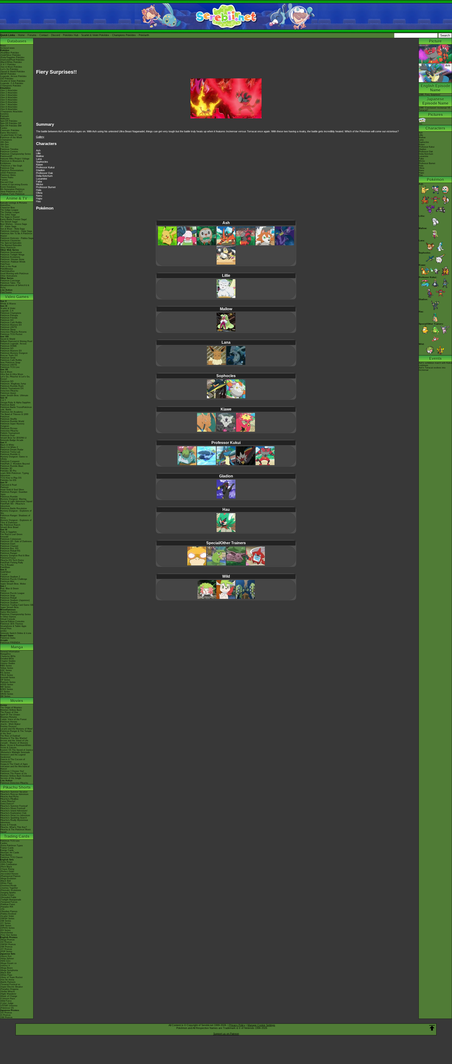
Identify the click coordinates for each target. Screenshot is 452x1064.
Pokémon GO (6, 320)
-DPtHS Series (7, 928)
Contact (43, 35)
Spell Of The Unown (10, 714)
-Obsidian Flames (8, 911)
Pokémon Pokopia (9, 315)
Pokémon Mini (7, 581)
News (3, 45)
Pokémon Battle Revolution (13, 508)
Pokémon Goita (7, 638)
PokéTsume (6, 292)
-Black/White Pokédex (11, 62)
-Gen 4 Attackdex (8, 97)
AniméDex (5, 205)
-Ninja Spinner (7, 958)
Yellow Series (6, 668)
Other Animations (8, 276)
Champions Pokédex (124, 35)
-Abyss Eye (6, 956)
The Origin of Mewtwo (11, 707)
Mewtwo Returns (8, 717)
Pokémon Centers (9, 151)
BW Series (5, 687)
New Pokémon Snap (10, 362)
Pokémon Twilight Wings (12, 255)
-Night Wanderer (8, 994)
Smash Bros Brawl (9, 527)
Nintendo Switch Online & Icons (15, 633)
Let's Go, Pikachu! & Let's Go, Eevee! (15, 377)
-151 (2, 909)
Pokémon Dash (7, 544)
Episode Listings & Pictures (13, 203)
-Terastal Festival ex (10, 984)
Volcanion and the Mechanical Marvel (14, 767)
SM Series (5, 696)
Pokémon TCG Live (10, 367)
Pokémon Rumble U (10, 454)
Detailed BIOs (7, 658)
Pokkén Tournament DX (12, 388)
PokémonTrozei (8, 558)
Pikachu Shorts (17, 787)
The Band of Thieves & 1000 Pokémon (14, 415)
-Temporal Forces (8, 902)
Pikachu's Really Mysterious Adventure (14, 821)
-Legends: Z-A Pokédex (11, 83)
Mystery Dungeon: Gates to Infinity (14, 457)
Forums (32, 35)
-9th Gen (4, 142)
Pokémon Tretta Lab (10, 452)
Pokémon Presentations (12, 170)
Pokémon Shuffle (8, 419)
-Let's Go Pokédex (9, 69)
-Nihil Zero (5, 961)
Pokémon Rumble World (12, 421)
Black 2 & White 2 (9, 447)
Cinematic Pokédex (9, 130)
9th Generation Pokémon (12, 189)
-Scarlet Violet (7, 916)
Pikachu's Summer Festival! (14, 806)
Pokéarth (144, 35)
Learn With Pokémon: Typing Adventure (14, 474)
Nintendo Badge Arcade (11, 440)
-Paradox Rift (6, 907)
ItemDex (4, 114)
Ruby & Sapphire (8, 532)
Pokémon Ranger (8, 553)
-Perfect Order (7, 871)
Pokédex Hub (70, 35)
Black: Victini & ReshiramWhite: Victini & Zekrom (16, 746)
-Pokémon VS (7, 1008)
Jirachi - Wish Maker (10, 724)
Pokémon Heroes (8, 722)
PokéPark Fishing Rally (11, 562)
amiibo (3, 631)
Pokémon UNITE (8, 327)
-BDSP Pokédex (8, 74)
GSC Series (6, 670)
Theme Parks (6, 177)
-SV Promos (6, 942)
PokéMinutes (6, 269)
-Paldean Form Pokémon (12, 194)
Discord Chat (6, 182)
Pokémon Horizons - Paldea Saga (16, 238)
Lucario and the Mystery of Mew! (16, 729)
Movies (16, 701)
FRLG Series (6, 675)
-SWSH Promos (8, 944)
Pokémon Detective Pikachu (14, 783)
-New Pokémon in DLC (11, 191)
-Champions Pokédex (10, 86)
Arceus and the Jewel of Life (14, 740)
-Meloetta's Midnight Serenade (15, 752)
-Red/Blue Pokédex (9, 53)
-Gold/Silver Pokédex (10, 55)
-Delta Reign (6, 862)
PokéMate (5, 567)
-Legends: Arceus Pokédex (13, 76)
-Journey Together (9, 888)
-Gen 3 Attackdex (8, 95)
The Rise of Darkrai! (10, 736)
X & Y (3, 400)
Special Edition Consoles (12, 621)
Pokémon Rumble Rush (12, 386)
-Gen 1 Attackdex (8, 90)
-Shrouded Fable (8, 897)
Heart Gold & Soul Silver (12, 489)
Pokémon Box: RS (9, 548)
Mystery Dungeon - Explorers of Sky (16, 512)
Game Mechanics (8, 133)
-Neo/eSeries (6, 932)
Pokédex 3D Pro (8, 471)
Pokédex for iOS (8, 480)
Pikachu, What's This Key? (13, 827)
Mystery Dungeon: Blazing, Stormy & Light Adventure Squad (16, 500)
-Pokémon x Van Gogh (11, 166)
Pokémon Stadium (9, 602)
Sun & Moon (6, 372)
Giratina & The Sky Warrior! (13, 738)
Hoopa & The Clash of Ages (14, 764)
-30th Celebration (8, 864)
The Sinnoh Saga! (9, 222)
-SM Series (5, 921)
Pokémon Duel (7, 435)
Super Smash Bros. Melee (13, 584)
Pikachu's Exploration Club (13, 813)
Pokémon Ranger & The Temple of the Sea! (16, 732)
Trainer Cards (7, 848)
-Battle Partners (8, 982)
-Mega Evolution (8, 878)
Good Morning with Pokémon (14, 273)
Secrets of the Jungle (10, 778)
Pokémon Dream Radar (11, 449)
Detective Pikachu (9, 391)
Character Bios (7, 207)
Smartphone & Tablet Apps (13, 626)
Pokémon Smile (8, 358)
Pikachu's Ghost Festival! (12, 808)
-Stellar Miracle (7, 991)
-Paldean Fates (7, 904)
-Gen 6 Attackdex (8, 102)
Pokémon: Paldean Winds (12, 262)
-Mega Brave (6, 968)
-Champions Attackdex (11, 111)
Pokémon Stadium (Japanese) (15, 600)
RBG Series (6, 666)
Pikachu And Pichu (9, 796)
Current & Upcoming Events (14, 184)
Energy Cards (7, 850)
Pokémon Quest (8, 393)
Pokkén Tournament (10, 433)
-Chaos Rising (7, 869)
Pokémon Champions (10, 313)
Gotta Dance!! (7, 803)
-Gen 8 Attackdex (8, 107)
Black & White (7, 445)
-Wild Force (6, 1001)
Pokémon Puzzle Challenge (13, 579)
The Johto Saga (8, 215)
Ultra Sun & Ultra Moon (11, 374)
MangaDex (5, 654)
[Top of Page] (432, 1028)
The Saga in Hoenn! (10, 217)
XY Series (5, 691)
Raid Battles (6, 855)
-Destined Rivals (8, 885)
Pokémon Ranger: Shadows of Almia (15, 516)
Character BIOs (8, 656)
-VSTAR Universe (8, 1005)
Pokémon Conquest (10, 461)
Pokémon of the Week (11, 137)
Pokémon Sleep (8, 329)
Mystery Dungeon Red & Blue (14, 555)
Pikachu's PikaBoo (9, 799)
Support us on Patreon (226, 1033)
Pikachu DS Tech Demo (12, 560)
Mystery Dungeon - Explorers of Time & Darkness (16, 521)
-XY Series (5, 923)
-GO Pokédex (6, 78)
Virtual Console (7, 619)
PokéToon (5, 264)
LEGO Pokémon (8, 173)
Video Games (17, 297)
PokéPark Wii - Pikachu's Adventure (12, 505)
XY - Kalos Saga (8, 226)
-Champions (6, 140)
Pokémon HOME (8, 346)
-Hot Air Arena (7, 980)
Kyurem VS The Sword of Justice (16, 750)
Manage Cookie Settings (261, 1025)
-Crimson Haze (7, 998)
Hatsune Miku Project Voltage (14, 158)
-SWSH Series (7, 918)
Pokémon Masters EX (11, 325)
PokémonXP (6, 156)
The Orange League (10, 212)
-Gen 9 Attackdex (8, 109)
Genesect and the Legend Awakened (12, 756)
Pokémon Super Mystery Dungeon (12, 425)
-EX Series (5, 930)
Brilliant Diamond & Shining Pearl (16, 341)
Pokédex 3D (6, 468)
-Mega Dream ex (8, 963)
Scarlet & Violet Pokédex (95, 35)
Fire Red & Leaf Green (11, 534)
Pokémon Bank (7, 405)
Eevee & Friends (8, 825)
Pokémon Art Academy (11, 412)
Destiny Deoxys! (8, 726)
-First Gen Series (8, 935)
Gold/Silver (5, 572)
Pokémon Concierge (10, 280)
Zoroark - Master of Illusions (14, 743)
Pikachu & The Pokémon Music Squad (15, 830)
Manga (17, 647)
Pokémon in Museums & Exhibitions (12, 162)
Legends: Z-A (6, 311)
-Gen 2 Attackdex (8, 93)
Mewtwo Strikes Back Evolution (15, 776)
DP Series (5, 680)
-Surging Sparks (8, 892)
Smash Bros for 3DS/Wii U (13, 438)
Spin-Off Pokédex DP (10, 123)
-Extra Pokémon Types (11, 845)
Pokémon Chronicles (10, 240)
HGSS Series (6, 684)
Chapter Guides (8, 661)
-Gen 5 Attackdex (8, 100)
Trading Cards (16, 836)
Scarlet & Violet (7, 308)
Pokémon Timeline (9, 149)
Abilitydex (5, 118)
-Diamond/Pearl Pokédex (12, 60)
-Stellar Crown (7, 895)
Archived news (7, 48)
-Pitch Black (6, 867)
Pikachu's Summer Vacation (14, 792)
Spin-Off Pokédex (8, 121)
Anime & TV (16, 198)
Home (21, 35)
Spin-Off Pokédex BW (11, 126)
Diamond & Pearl (8, 485)
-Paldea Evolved (8, 914)
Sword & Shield (7, 339)
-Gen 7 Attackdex (8, 104)
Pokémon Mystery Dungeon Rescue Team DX (14, 354)
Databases (16, 41)
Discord (55, 35)
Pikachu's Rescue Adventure (14, 794)
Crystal (3, 574)
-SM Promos (6, 947)
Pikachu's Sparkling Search (13, 818)
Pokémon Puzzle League (12, 593)
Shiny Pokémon (8, 247)
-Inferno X (5, 965)
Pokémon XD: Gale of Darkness (16, 541)
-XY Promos (6, 949)
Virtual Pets (6, 628)
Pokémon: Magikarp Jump (13, 384)
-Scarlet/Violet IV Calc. (11, 135)
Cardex (3, 128)
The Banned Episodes (11, 245)
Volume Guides (7, 663)
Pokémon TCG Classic (11, 857)
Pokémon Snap (7, 595)
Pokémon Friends (8, 318)
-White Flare (6, 883)
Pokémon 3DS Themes (11, 624)
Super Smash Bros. (9, 607)
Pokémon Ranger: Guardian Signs (13, 493)
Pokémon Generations (11, 252)
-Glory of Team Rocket (11, 977)
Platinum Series (8, 682)
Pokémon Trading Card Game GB (16, 605)
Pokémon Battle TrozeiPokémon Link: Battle (16, 408)
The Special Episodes (10, 243)
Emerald (4, 537)
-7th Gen (4, 147)
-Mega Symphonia (9, 970)
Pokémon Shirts (8, 175)
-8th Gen (4, 144)
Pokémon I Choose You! (12, 771)
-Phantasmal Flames (10, 876)
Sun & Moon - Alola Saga (12, 229)
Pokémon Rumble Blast (11, 466)
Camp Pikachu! (7, 801)
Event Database (8, 187)
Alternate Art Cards (9, 852)
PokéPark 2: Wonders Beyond (15, 464)
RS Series (5, 673)
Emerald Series (7, 677)
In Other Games (8, 617)
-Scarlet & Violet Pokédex (12, 81)
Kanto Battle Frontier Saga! (13, 219)
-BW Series (5, 925)
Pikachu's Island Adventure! (14, 811)
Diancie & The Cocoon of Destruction (12, 760)
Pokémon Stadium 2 (10, 577)
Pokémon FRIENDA (10, 642)
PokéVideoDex (7, 271)
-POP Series (6, 951)
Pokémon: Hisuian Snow (12, 259)
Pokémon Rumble (9, 497)
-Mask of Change (8, 996)
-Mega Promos (7, 940)
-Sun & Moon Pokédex (11, 67)
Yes (420, 124)
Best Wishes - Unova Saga (13, 224)
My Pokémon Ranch (10, 525)
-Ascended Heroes (9, 874)
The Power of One (9, 712)
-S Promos (5, 1015)
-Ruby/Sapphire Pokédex (12, 57)
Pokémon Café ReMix (11, 322)
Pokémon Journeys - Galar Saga (16, 231)
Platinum (4, 487)
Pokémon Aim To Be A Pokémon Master (16, 234)
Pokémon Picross (8, 428)
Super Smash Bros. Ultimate (14, 395)
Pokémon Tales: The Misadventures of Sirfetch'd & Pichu (14, 285)
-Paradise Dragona (9, 989)
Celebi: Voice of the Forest (13, 719)
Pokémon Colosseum (10, 539)
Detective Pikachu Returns (13, 332)
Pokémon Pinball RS (10, 551)
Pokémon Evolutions (10, 257)
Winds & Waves (8, 303)
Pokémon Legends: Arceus (13, 344)
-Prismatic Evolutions (10, 890)
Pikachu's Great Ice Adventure (15, 815)
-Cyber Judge (6, 1003)
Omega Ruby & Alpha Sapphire (15, 402)
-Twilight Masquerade (10, 900)
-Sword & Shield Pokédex (12, 71)
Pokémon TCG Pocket (11, 334)
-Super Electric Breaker (11, 987)
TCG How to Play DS (10, 478)
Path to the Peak (8, 266)
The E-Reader (7, 565)
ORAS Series (6, 694)
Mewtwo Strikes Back (11, 710)
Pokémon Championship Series (15, 154)
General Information (10, 651)
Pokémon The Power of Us (13, 773)
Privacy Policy (237, 1025)
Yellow (3, 591)
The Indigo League (9, 210)
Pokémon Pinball (8, 598)
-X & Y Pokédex (8, 64)
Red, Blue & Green (9, 588)
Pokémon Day (7, 168)
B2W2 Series (6, 689)
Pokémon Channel (9, 546)
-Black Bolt (5, 881)
